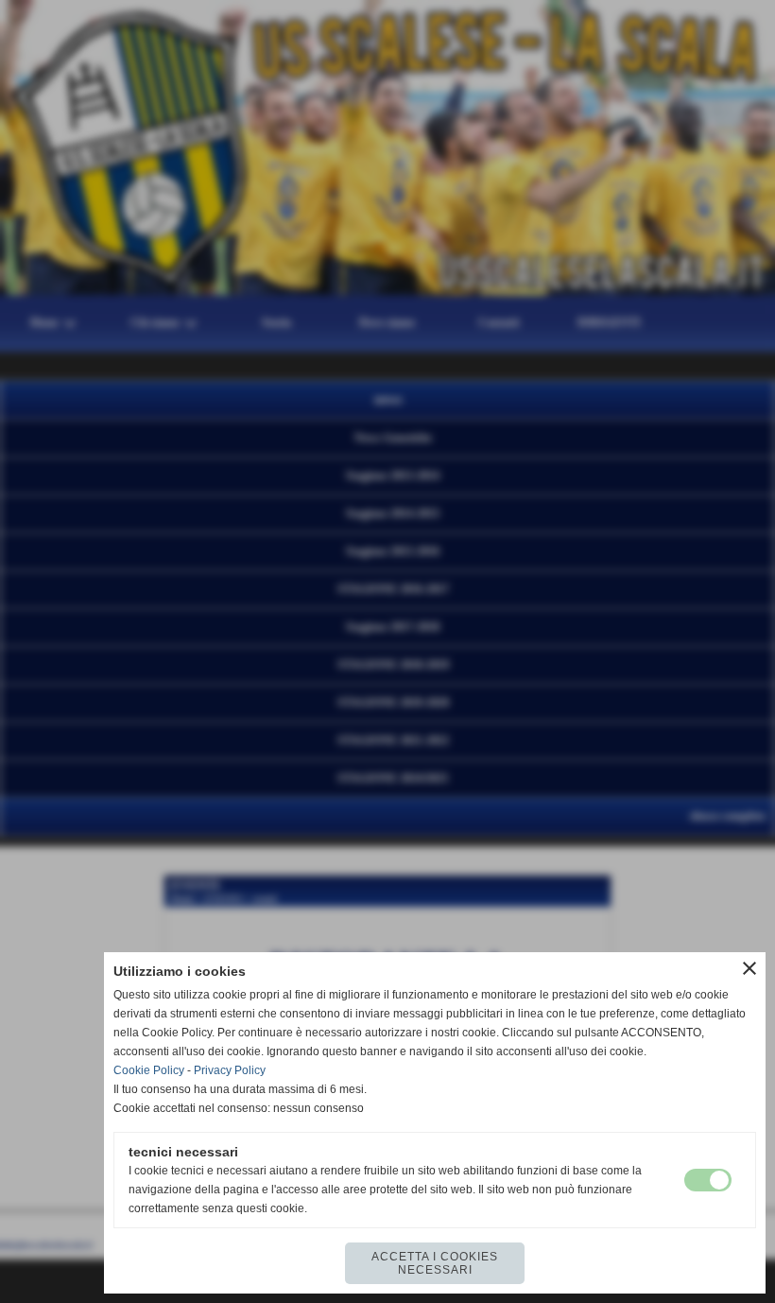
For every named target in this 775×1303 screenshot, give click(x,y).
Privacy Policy (230, 1070)
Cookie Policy (148, 1070)
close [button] (749, 968)
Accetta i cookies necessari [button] (434, 1263)
